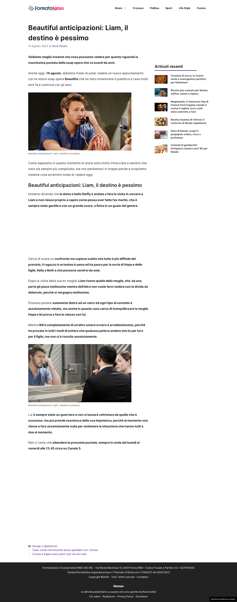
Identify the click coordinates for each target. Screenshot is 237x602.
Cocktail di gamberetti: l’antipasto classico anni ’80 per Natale (189, 148)
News (118, 8)
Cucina (201, 8)
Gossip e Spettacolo (44, 546)
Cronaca (138, 8)
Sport (168, 8)
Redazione (109, 596)
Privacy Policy (125, 596)
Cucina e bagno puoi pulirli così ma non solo (59, 554)
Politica (154, 8)
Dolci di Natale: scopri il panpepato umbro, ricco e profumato (186, 134)
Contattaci (142, 576)
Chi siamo (94, 596)
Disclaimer (142, 596)
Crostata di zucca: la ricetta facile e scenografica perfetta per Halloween (188, 79)
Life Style (184, 8)
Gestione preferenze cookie (223, 599)
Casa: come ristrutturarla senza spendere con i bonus (65, 550)
